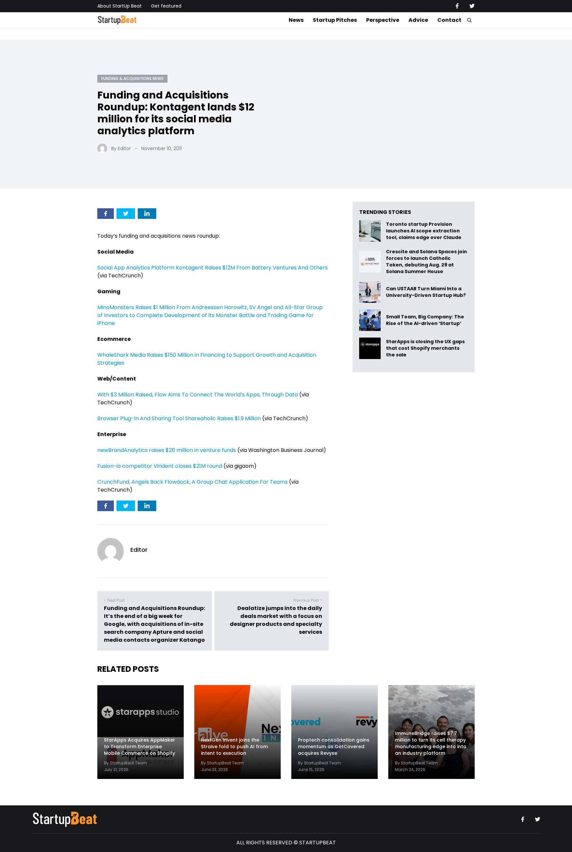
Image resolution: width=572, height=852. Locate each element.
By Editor (121, 148)
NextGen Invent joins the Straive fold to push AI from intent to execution (234, 746)
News (296, 20)
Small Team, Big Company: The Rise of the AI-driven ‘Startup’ (425, 320)
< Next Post (114, 600)
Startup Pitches (335, 20)
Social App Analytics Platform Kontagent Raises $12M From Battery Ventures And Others (212, 267)
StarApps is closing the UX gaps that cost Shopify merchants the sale (425, 348)
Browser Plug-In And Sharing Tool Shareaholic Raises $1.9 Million (179, 418)
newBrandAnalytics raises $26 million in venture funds (166, 450)
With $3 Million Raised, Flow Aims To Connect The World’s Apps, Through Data (197, 394)
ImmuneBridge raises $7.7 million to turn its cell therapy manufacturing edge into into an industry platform (430, 743)
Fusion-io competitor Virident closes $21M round (159, 466)
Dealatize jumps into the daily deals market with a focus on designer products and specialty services (276, 620)
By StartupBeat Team (125, 763)
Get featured (166, 6)
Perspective (382, 20)
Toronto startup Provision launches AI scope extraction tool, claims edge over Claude (424, 231)
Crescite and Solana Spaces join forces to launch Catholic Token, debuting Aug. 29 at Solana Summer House (426, 261)
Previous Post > (307, 600)
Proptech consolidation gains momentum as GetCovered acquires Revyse (333, 746)
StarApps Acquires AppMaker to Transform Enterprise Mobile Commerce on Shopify (139, 746)
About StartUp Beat (119, 6)
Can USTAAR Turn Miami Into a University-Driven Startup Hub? (426, 292)
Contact (449, 20)
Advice (418, 20)
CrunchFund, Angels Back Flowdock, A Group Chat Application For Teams (192, 482)
